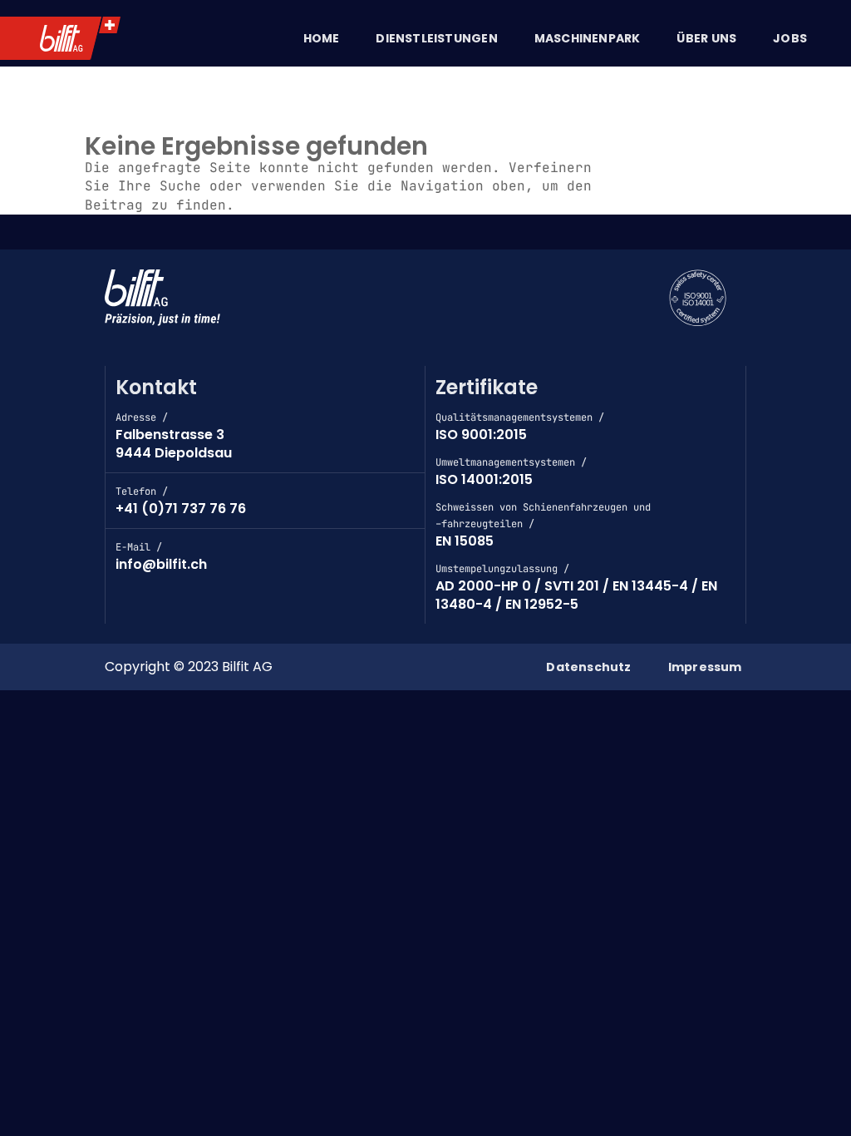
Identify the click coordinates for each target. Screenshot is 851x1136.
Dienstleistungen (436, 38)
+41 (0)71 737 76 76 (181, 508)
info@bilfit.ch (161, 564)
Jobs (790, 38)
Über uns (706, 38)
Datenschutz (588, 667)
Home (321, 38)
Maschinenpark (587, 38)
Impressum (705, 667)
